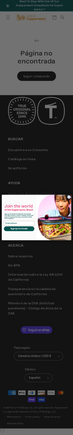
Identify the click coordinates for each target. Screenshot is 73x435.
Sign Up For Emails (19, 229)
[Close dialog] (68, 197)
